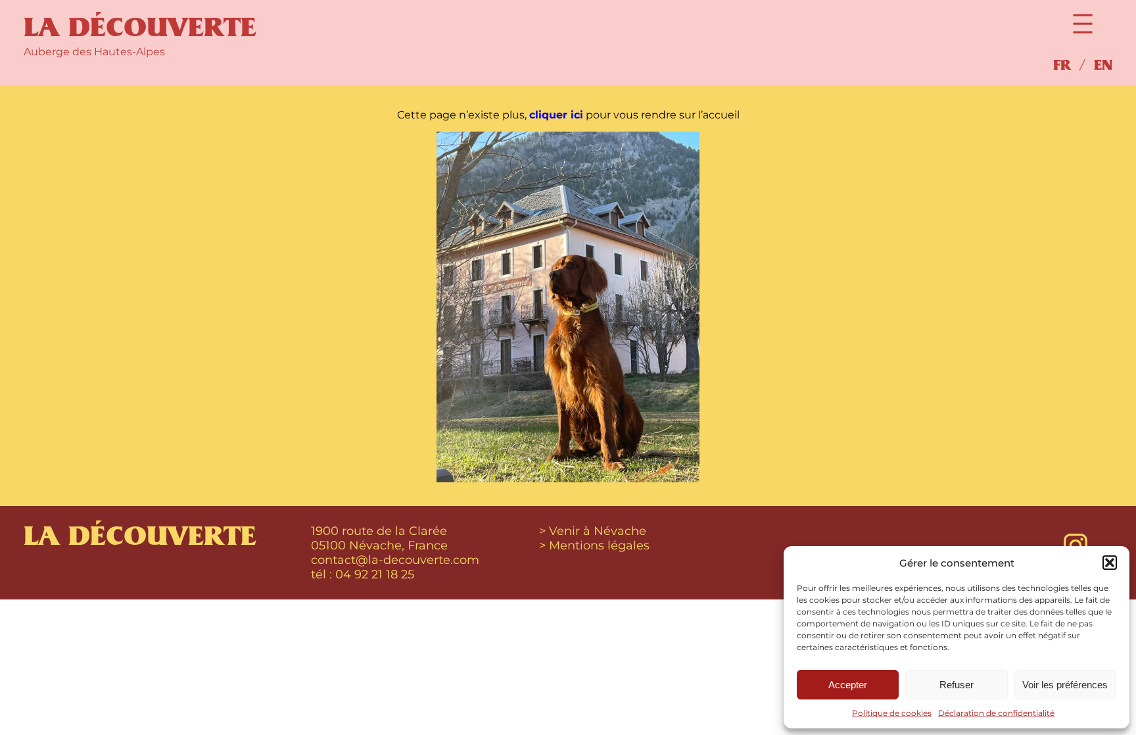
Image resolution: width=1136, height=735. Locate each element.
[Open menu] (1082, 23)
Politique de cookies (892, 713)
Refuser (956, 684)
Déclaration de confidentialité (996, 713)
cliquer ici (556, 115)
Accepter (847, 684)
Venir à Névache (597, 531)
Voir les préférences (1065, 684)
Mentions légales (599, 545)
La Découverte (140, 27)
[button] (1109, 562)
